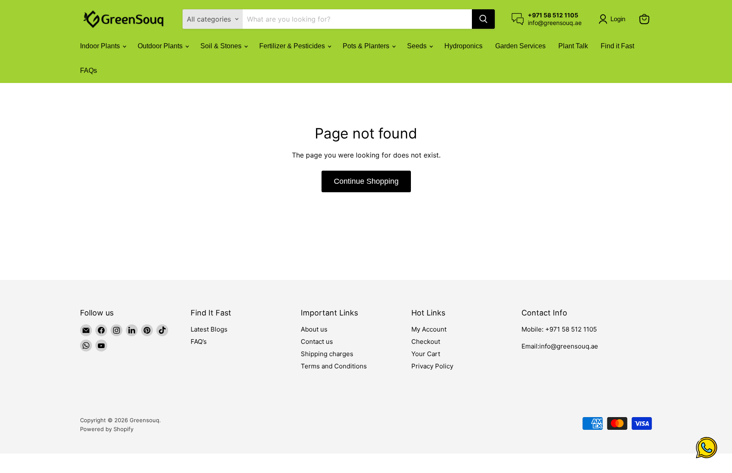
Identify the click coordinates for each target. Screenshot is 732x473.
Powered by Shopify (106, 429)
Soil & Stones (221, 46)
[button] (614, 19)
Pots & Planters (367, 46)
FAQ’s (199, 341)
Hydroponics (463, 46)
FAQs (88, 70)
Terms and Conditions (334, 366)
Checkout (425, 341)
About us (314, 329)
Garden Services (520, 46)
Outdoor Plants (161, 46)
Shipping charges (327, 354)
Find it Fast (617, 46)
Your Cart (425, 354)
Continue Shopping (366, 181)
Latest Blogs (209, 329)
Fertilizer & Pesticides (293, 46)
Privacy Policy (432, 366)
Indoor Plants (101, 46)
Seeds (417, 46)
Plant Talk (573, 46)
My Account (428, 329)
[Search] (483, 19)
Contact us (317, 341)
